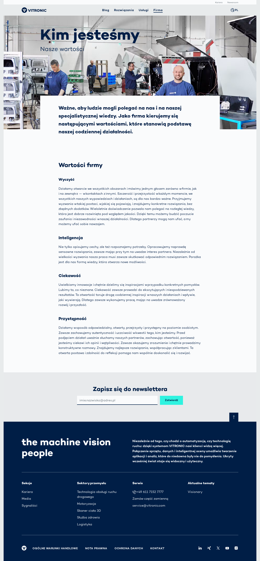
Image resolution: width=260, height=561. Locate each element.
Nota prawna (96, 548)
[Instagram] (236, 548)
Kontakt (157, 548)
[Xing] (209, 548)
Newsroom (232, 2)
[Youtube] (227, 548)
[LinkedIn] (200, 548)
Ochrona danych (129, 548)
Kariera (219, 2)
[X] (218, 548)
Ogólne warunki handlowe (55, 548)
